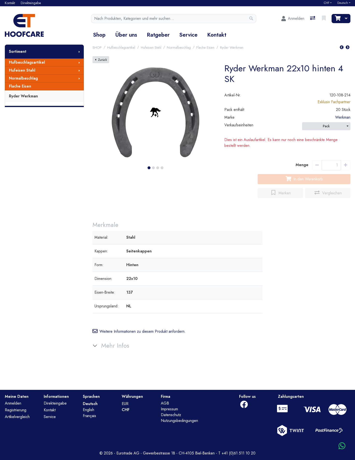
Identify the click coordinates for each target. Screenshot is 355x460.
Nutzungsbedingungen (179, 420)
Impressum (169, 409)
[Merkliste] (324, 18)
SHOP (97, 47)
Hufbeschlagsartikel (27, 62)
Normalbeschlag (23, 78)
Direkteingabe (55, 403)
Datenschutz (171, 415)
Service (188, 35)
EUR (125, 403)
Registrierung (15, 410)
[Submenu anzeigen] (79, 51)
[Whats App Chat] (342, 446)
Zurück (102, 60)
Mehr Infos (115, 345)
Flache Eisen (20, 86)
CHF (326, 3)
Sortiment (17, 51)
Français (89, 416)
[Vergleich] (313, 18)
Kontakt (216, 35)
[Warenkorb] (337, 18)
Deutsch (342, 3)
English (88, 410)
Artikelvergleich (17, 416)
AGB (165, 403)
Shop (99, 35)
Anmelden (13, 403)
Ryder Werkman (23, 96)
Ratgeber (158, 35)
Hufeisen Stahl (22, 70)
